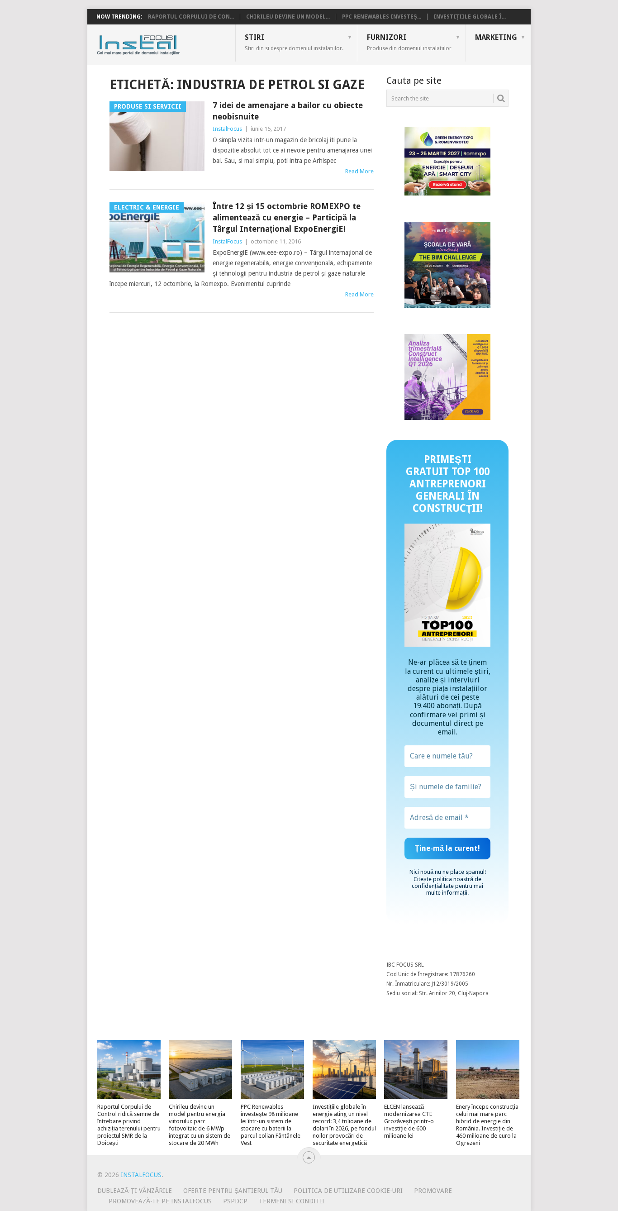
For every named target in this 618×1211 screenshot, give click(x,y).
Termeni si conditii (291, 1201)
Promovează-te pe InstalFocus (160, 1201)
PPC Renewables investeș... (381, 17)
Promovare (433, 1190)
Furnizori (409, 42)
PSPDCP (235, 1201)
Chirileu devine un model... (288, 17)
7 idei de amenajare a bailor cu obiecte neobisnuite (288, 110)
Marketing (496, 37)
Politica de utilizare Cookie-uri (348, 1190)
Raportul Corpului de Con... (191, 17)
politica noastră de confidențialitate (446, 882)
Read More (359, 171)
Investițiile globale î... (469, 17)
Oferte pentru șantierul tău (232, 1190)
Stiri (294, 42)
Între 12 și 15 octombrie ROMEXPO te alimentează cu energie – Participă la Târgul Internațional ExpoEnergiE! (287, 217)
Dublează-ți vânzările (134, 1190)
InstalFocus (158, 42)
